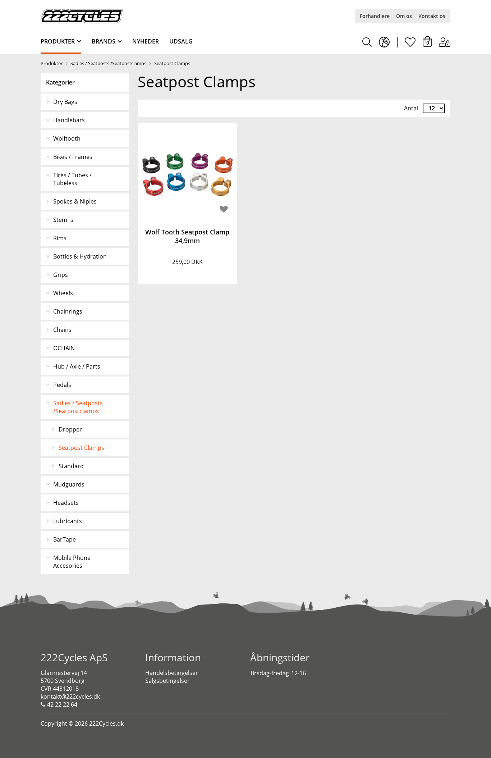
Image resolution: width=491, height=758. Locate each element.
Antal (411, 108)
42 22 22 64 (62, 704)
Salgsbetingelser (167, 681)
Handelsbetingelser (171, 673)
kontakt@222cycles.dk (70, 696)
